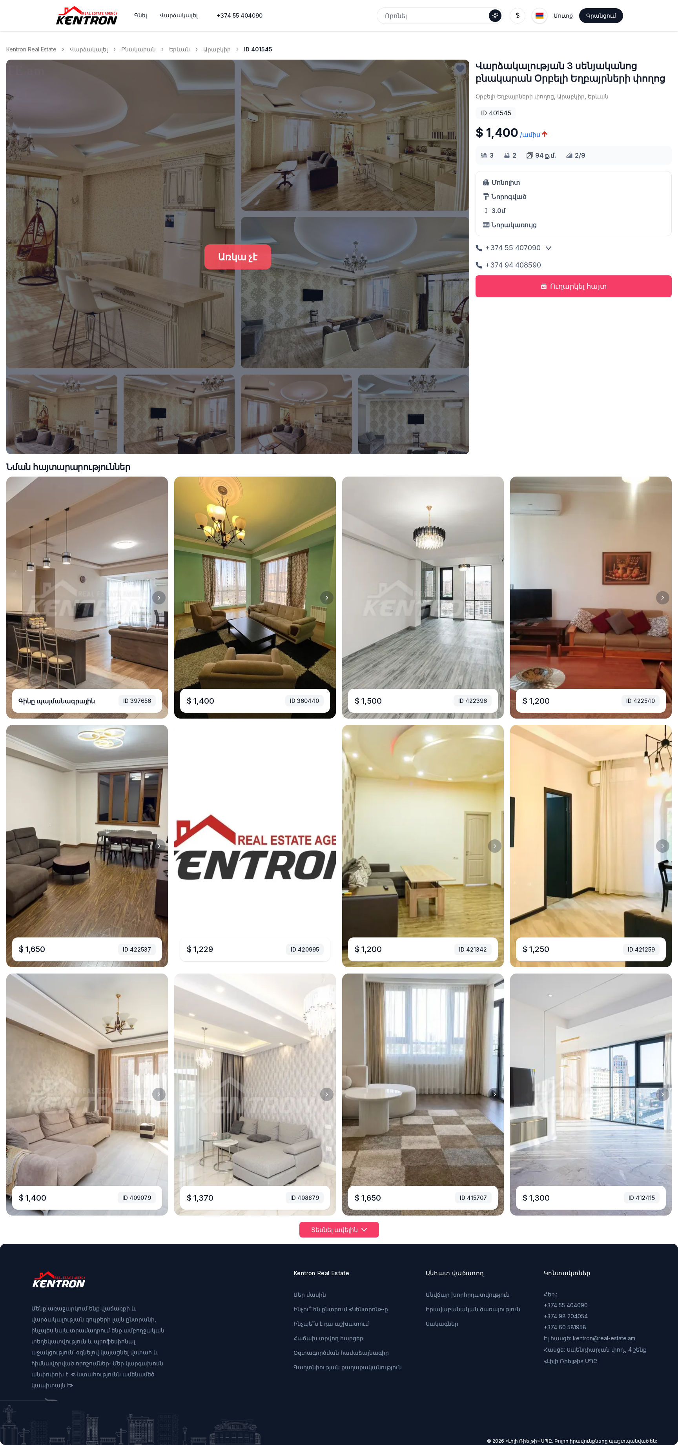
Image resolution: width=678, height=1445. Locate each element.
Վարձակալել (89, 49)
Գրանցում (601, 15)
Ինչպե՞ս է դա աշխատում (331, 1323)
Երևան (179, 49)
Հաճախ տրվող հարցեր (328, 1338)
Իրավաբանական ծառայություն (473, 1309)
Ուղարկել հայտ (578, 286)
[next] (159, 597)
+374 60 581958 (565, 1327)
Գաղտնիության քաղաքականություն (347, 1367)
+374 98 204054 (566, 1316)
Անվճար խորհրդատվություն (468, 1294)
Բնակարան (138, 49)
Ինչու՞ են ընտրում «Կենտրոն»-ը (340, 1309)
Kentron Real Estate (31, 49)
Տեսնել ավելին (334, 1230)
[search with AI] (495, 15)
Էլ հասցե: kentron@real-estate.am (589, 1338)
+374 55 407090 (513, 248)
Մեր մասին (309, 1294)
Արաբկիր (217, 49)
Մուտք (563, 15)
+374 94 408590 (513, 265)
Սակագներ (442, 1323)
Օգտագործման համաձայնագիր (341, 1352)
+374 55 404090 (239, 15)
